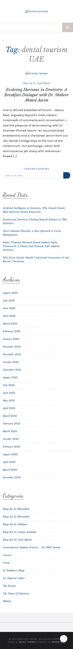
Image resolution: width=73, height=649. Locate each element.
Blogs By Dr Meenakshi (16, 509)
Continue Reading (36, 168)
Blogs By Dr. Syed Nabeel (36, 83)
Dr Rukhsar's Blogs (14, 570)
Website (7, 601)
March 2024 (10, 431)
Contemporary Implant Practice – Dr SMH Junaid (31, 547)
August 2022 (10, 454)
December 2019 (11, 477)
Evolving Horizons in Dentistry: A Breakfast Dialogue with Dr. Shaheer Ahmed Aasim (36, 94)
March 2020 (10, 469)
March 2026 (10, 323)
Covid (6, 562)
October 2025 (11, 362)
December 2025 (12, 346)
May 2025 (9, 400)
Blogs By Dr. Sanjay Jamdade (19, 532)
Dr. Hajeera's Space (14, 578)
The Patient (9, 585)
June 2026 (9, 308)
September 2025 (12, 369)
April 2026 (9, 316)
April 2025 (9, 408)
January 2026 (11, 339)
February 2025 (11, 423)
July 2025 (9, 385)
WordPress (59, 642)
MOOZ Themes (27, 642)
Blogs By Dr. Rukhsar (15, 524)
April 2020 (9, 462)
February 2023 (11, 446)
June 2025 (9, 392)
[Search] (66, 175)
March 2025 (10, 416)
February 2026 (11, 331)
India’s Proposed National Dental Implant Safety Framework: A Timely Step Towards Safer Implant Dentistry (31, 246)
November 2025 (12, 354)
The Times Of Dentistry (16, 593)
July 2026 (9, 300)
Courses (7, 555)
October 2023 (11, 439)
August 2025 (10, 377)
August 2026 (10, 292)
